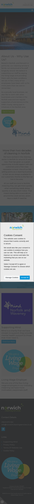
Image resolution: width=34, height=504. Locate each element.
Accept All (25, 277)
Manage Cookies (11, 277)
